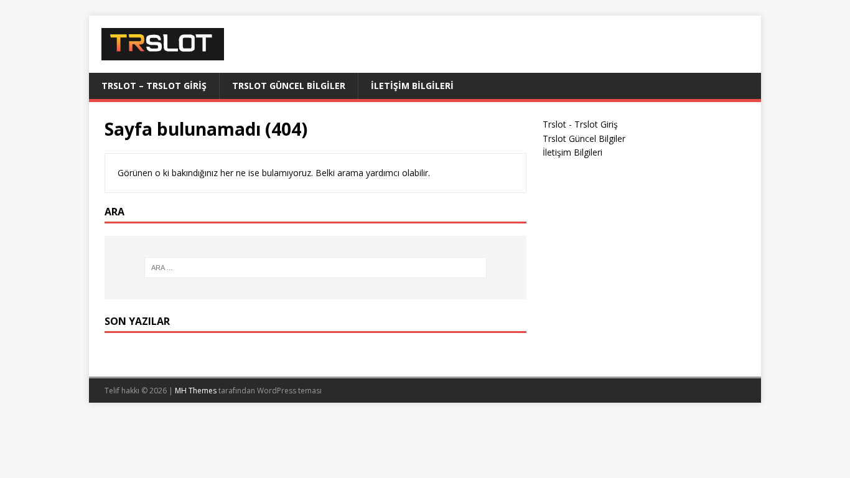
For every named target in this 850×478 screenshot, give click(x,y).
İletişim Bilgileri (412, 85)
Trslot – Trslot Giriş (154, 85)
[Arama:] (315, 267)
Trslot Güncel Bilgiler (288, 85)
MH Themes (196, 390)
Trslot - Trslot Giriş (580, 124)
